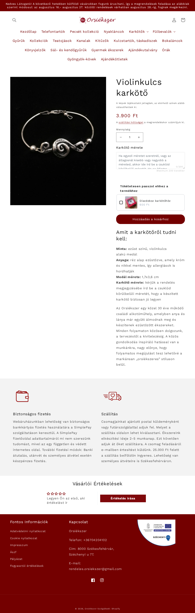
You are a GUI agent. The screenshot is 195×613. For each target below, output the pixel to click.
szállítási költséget (131, 122)
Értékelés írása (123, 498)
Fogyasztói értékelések (27, 566)
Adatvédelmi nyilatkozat (28, 531)
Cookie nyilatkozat (23, 538)
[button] (14, 20)
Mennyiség (123, 129)
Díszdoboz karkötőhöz (155, 200)
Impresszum (19, 545)
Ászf (13, 552)
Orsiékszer (91, 608)
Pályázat (16, 559)
